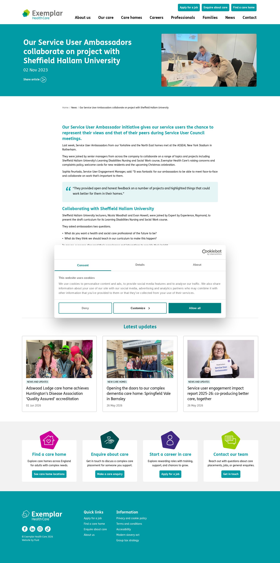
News (230, 17)
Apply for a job (189, 7)
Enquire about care (215, 7)
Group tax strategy (127, 540)
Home (65, 107)
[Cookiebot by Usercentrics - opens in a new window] (205, 252)
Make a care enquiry (109, 474)
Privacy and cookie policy (131, 518)
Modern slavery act (127, 535)
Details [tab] (140, 264)
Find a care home (244, 7)
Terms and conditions (129, 523)
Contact (250, 17)
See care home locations (49, 474)
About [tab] (197, 264)
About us (89, 535)
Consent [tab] (83, 265)
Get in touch (230, 474)
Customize (138, 307)
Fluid (36, 540)
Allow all (195, 307)
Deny (85, 307)
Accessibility (123, 529)
